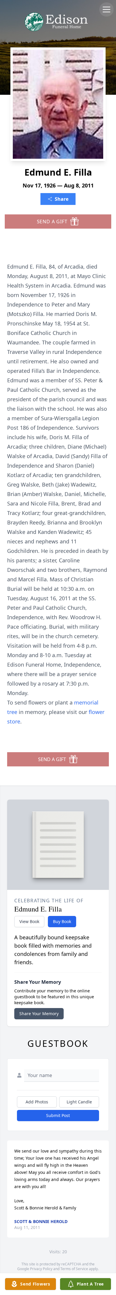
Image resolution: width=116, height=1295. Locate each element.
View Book (29, 921)
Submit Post (58, 1115)
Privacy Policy (41, 1268)
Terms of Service (74, 1268)
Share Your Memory (39, 1013)
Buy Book (62, 921)
